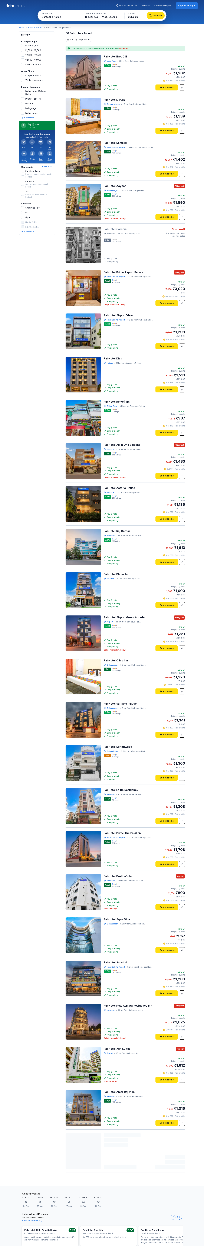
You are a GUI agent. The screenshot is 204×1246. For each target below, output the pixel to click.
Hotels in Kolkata (35, 27)
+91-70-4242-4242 (128, 5)
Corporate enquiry (162, 5)
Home (21, 27)
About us (146, 5)
